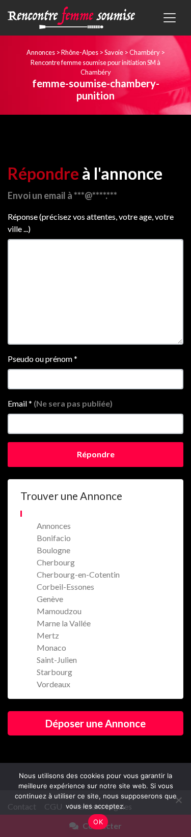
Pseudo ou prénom (42, 358)
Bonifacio (54, 538)
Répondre (96, 454)
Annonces (40, 52)
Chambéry (144, 52)
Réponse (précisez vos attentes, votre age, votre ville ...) (91, 222)
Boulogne (53, 550)
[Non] (178, 800)
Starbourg (54, 672)
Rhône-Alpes (79, 52)
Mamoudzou (59, 611)
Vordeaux (53, 684)
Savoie (113, 52)
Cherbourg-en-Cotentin (78, 574)
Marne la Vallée (64, 623)
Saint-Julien (57, 659)
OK (98, 822)
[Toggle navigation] (169, 17)
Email (60, 403)
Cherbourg (56, 562)
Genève (50, 599)
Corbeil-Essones (65, 586)
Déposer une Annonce (95, 723)
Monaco (51, 647)
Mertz (48, 635)
